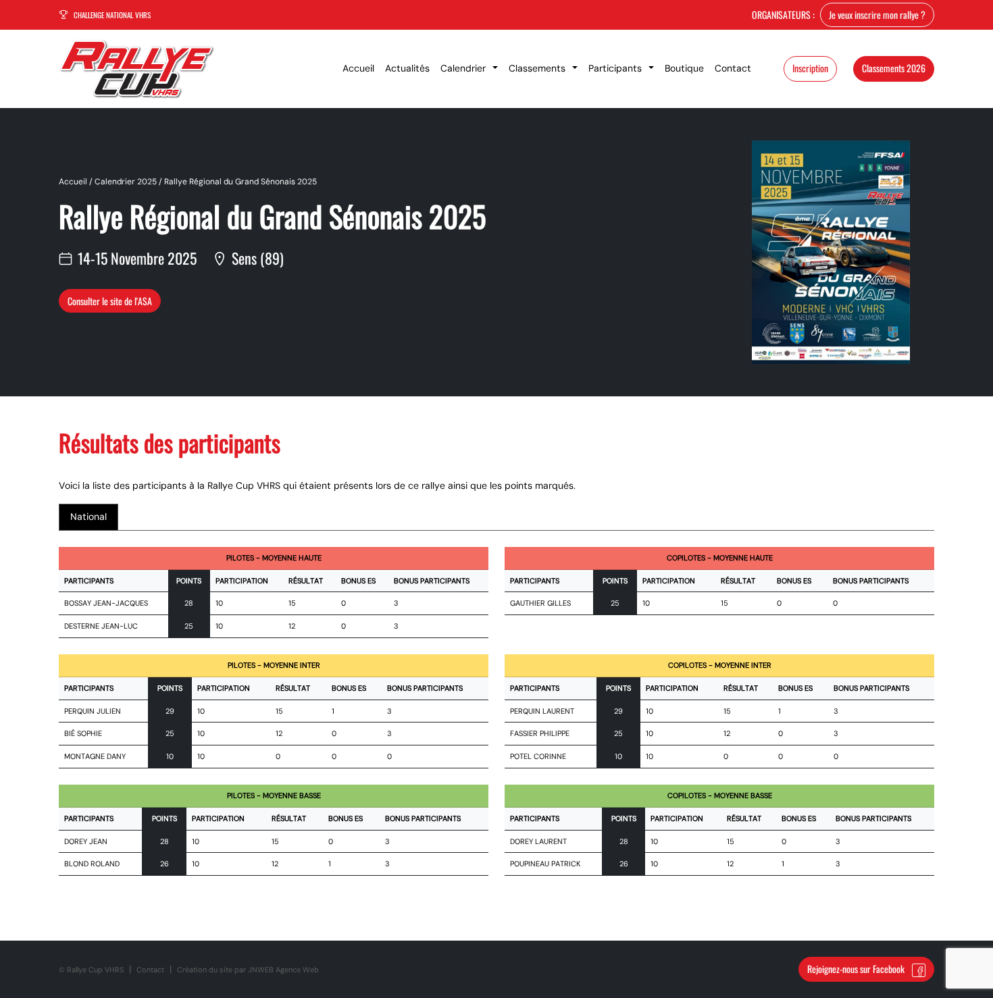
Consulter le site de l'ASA (110, 301)
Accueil (73, 181)
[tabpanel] (496, 719)
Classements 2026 (893, 68)
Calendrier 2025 (126, 181)
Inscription (810, 68)
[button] (469, 69)
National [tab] (88, 516)
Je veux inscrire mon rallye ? (877, 14)
